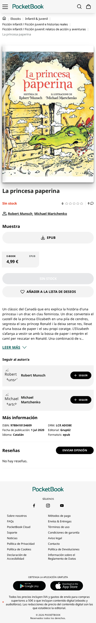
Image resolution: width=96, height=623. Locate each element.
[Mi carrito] (88, 6)
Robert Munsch (33, 375)
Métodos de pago (59, 516)
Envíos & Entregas (60, 521)
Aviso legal (55, 538)
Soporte (12, 532)
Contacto (54, 544)
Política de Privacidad (20, 544)
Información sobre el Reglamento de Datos (62, 557)
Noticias (12, 538)
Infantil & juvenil (36, 19)
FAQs (10, 521)
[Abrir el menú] (5, 6)
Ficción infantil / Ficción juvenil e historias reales (35, 24)
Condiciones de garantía (63, 532)
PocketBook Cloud (18, 527)
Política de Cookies (19, 549)
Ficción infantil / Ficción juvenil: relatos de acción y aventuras (44, 29)
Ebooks (15, 19)
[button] (74, 203)
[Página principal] (28, 6)
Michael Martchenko (31, 399)
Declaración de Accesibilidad (17, 557)
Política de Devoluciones (63, 549)
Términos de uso (58, 527)
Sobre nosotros (17, 516)
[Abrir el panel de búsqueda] (79, 6)
